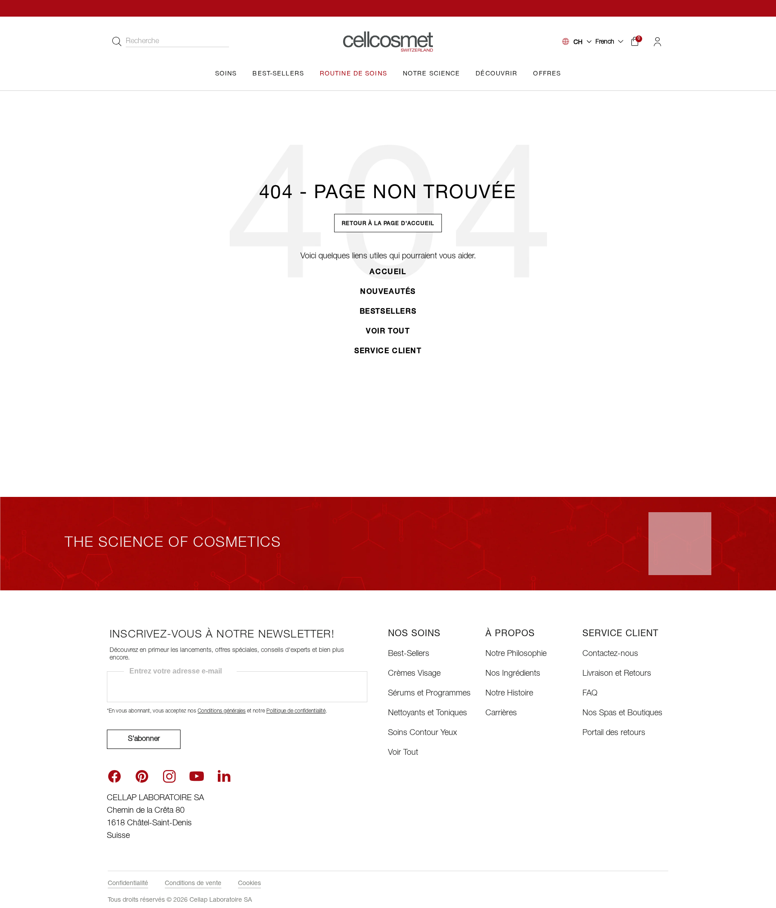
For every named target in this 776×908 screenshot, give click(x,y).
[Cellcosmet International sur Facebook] (114, 776)
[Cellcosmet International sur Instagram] (169, 776)
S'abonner (144, 739)
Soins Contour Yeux (422, 733)
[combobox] (168, 41)
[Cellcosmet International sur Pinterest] (142, 776)
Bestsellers (388, 312)
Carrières (501, 713)
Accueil (388, 272)
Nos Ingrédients (512, 674)
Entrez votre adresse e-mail (175, 671)
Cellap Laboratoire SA (221, 900)
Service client (387, 351)
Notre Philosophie (516, 654)
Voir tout (388, 332)
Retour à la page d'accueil (388, 223)
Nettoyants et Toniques (427, 713)
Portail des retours (613, 733)
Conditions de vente (193, 884)
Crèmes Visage (414, 674)
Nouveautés (388, 292)
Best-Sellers (408, 654)
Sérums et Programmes (429, 694)
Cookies (249, 884)
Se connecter (657, 42)
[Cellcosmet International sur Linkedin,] (224, 775)
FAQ (589, 694)
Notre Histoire (509, 694)
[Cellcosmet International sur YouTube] (197, 776)
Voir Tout (403, 753)
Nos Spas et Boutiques (622, 713)
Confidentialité (128, 884)
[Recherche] (117, 42)
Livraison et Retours (616, 674)
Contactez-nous (610, 654)
